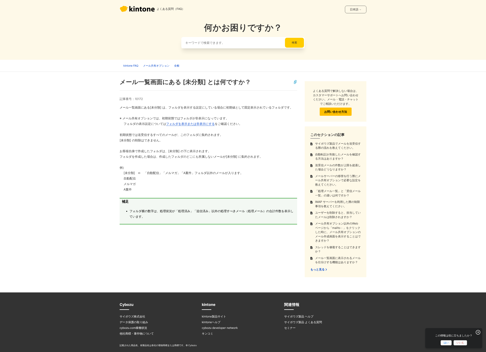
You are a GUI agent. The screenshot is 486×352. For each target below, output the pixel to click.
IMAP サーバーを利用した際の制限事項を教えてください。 (337, 204)
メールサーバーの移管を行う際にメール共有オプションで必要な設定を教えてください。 (338, 180)
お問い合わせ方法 (335, 111)
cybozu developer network (220, 328)
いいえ (460, 342)
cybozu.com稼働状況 (133, 328)
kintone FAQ (130, 65)
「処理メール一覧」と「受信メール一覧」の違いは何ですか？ (338, 193)
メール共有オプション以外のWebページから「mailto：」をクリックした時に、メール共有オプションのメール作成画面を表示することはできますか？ (338, 232)
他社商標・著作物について (137, 333)
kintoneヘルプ (211, 322)
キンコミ (207, 333)
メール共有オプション (156, 65)
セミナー (290, 328)
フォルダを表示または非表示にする (190, 124)
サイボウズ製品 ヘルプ (298, 316)
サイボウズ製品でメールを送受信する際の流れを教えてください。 (338, 146)
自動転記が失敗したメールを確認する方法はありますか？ (338, 157)
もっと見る (317, 269)
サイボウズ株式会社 (132, 316)
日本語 (354, 9)
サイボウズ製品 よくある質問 (303, 322)
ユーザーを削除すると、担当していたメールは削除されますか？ (338, 215)
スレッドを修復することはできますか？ (338, 249)
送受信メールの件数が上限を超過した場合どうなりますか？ (338, 167)
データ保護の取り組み (134, 322)
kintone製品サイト (214, 316)
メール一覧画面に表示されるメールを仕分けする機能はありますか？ (338, 260)
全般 (176, 65)
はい (446, 342)
